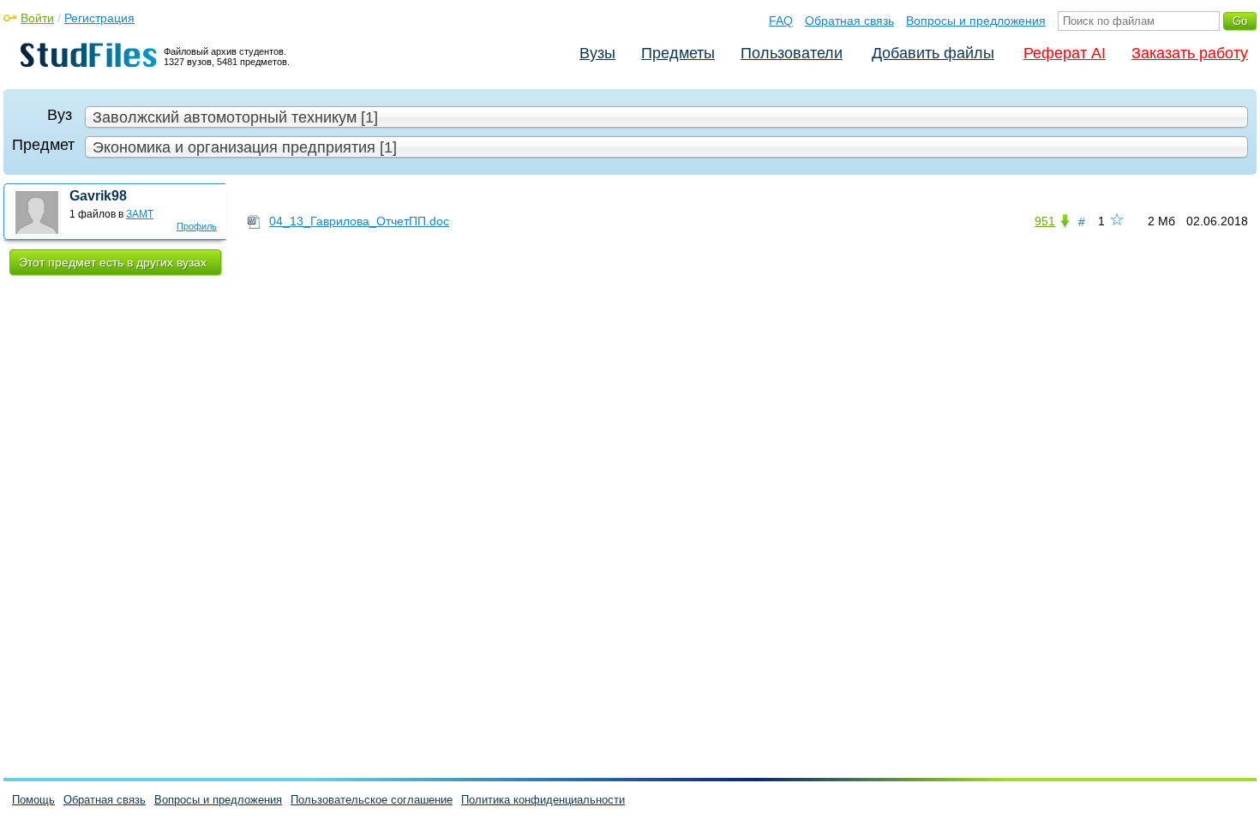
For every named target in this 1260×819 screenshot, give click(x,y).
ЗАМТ (139, 214)
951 (1045, 221)
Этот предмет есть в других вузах (113, 262)
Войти (37, 18)
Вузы (597, 53)
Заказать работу (1189, 53)
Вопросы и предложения (976, 20)
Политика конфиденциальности (543, 799)
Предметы (678, 53)
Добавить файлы (933, 53)
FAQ (781, 20)
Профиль (197, 226)
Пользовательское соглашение (372, 799)
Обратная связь (849, 20)
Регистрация (99, 18)
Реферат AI (1064, 53)
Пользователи (792, 53)
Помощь (33, 799)
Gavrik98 (98, 195)
